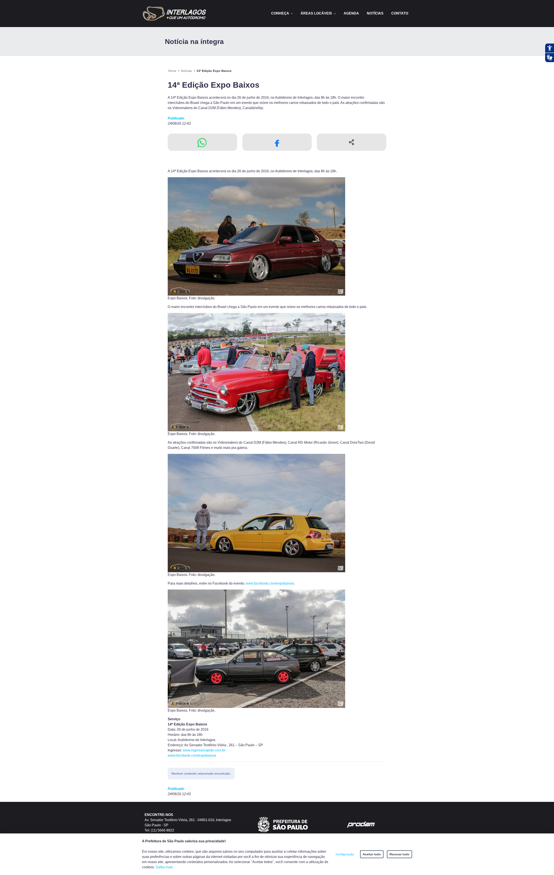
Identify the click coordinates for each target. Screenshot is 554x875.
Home (172, 71)
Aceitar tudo (372, 854)
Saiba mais (164, 867)
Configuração (345, 854)
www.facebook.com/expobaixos (270, 583)
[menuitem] (282, 13)
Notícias (186, 71)
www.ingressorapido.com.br (204, 750)
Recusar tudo (399, 854)
